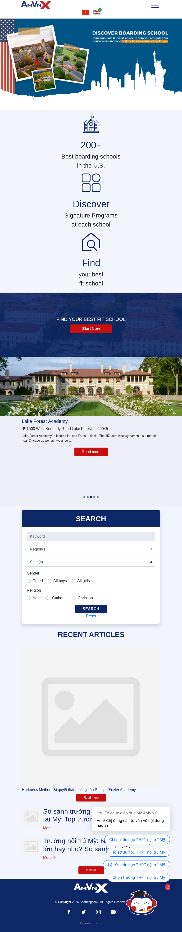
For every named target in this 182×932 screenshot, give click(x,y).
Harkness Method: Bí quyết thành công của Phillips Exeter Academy (79, 790)
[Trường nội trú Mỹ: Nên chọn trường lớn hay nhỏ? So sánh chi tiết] (31, 846)
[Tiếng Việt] (85, 12)
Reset (91, 616)
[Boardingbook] (36, 5)
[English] (96, 12)
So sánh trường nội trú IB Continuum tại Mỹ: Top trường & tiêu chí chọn (98, 815)
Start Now (91, 329)
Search (91, 609)
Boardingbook (89, 902)
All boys (60, 581)
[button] (84, 497)
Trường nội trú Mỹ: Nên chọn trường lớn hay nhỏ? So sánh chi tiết (97, 845)
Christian (85, 598)
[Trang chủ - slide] (91, 64)
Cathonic (59, 598)
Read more (91, 452)
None (37, 598)
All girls (83, 581)
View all (91, 870)
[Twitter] (83, 912)
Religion (34, 590)
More (48, 828)
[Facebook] (68, 912)
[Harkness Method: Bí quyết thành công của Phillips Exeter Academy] (91, 716)
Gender (33, 573)
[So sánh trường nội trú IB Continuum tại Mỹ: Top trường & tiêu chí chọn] (31, 816)
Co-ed (37, 581)
